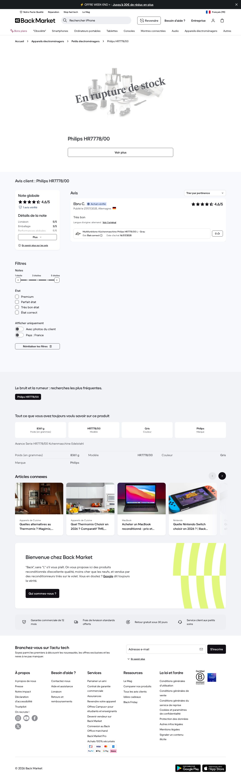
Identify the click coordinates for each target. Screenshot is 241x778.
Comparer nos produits (137, 686)
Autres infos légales (171, 724)
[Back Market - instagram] (18, 718)
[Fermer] (236, 4)
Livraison (56, 691)
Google (108, 576)
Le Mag (128, 681)
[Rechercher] (65, 20)
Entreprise (198, 20)
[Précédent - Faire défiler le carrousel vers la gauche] (212, 476)
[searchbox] (99, 20)
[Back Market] (35, 20)
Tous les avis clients (135, 691)
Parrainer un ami (96, 681)
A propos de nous (25, 681)
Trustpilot (20, 706)
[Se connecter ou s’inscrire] (213, 20)
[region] (120, 509)
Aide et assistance (62, 686)
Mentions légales (170, 729)
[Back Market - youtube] (26, 718)
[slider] (18, 280)
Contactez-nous (60, 681)
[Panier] (222, 20)
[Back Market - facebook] (35, 718)
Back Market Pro (96, 736)
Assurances (94, 696)
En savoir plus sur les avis (35, 245)
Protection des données (174, 719)
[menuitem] (60, 31)
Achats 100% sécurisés (101, 741)
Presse (19, 686)
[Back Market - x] (18, 726)
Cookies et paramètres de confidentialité (173, 711)
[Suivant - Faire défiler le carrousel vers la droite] (222, 476)
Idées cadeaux (132, 697)
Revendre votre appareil (101, 701)
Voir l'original (109, 222)
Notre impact (23, 691)
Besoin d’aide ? (175, 20)
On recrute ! (22, 712)
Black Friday (130, 702)
